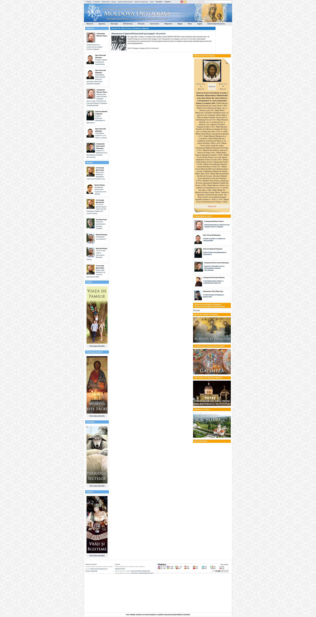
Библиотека (128, 24)
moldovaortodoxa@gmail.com (99, 569)
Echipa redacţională (91, 571)
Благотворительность (216, 24)
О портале (96, 1)
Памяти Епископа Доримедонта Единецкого (97, 117)
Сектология (154, 24)
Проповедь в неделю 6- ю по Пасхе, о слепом (101, 133)
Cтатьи (129, 28)
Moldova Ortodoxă (91, 564)
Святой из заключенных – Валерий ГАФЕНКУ (101, 224)
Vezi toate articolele (97, 346)
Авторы (113, 1)
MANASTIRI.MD (120, 569)
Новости (90, 24)
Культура (114, 24)
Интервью (137, 28)
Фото (190, 24)
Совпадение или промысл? (102, 237)
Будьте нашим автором (125, 1)
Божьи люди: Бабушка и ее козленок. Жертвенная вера (96, 271)
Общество (168, 24)
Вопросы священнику (141, 1)
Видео (180, 24)
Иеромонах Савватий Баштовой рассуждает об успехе (138, 34)
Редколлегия (105, 1)
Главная (88, 1)
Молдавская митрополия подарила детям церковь (100, 189)
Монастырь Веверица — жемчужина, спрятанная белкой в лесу (96, 173)
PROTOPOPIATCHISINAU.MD (140, 571)
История (141, 24)
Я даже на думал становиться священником (101, 59)
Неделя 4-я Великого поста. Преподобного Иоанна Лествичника (97, 150)
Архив (152, 1)
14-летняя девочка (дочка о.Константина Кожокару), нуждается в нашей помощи (96, 206)
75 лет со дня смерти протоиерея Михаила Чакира (97, 254)
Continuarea (154, 48)
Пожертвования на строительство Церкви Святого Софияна (97, 41)
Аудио (199, 24)
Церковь (102, 24)
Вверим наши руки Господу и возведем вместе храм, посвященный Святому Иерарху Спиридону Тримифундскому (97, 97)
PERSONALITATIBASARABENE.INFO (142, 573)
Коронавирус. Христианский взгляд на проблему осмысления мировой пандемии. (96, 77)
